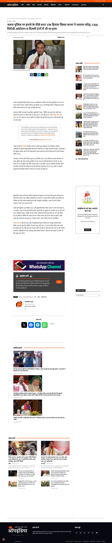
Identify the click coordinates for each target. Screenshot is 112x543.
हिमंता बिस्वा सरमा (44, 297)
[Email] (42, 74)
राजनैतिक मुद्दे (11, 454)
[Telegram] (39, 74)
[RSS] (98, 1)
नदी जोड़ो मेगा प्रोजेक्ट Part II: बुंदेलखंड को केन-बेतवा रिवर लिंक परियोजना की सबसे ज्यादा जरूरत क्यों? (90, 134)
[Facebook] (95, 1)
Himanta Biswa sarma (28, 297)
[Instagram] (96, 1)
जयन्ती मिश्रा (43, 463)
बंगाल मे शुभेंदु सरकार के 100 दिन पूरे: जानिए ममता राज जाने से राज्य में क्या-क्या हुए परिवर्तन (54, 459)
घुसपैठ (39, 297)
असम (35, 297)
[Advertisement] (48, 502)
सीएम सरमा (16, 223)
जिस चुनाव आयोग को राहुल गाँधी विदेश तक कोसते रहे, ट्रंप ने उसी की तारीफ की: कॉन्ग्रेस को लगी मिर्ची (22, 459)
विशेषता (9, 463)
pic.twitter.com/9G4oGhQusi (47, 135)
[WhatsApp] (102, 1)
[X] (100, 1)
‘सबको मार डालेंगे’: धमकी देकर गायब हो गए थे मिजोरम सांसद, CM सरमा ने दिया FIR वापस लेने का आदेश (38, 418)
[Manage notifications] (3, 539)
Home (8, 18)
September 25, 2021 (45, 140)
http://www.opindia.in (29, 304)
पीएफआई (23, 146)
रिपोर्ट (14, 21)
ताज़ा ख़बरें (79, 63)
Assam (20, 297)
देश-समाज (13, 18)
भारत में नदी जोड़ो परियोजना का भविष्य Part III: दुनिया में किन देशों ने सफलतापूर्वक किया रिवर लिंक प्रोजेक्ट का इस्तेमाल (60, 483)
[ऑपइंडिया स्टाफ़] (19, 305)
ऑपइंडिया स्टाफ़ (60, 37)
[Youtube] (104, 1)
